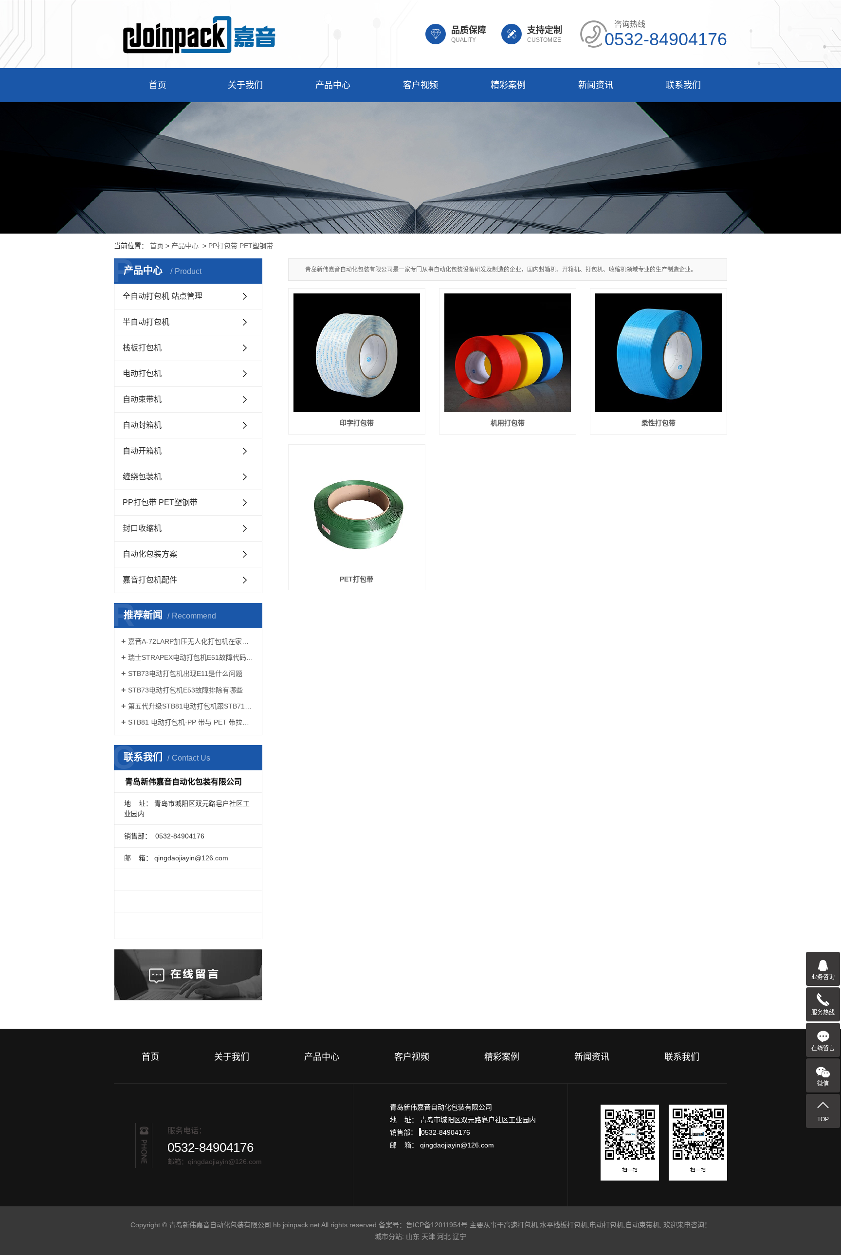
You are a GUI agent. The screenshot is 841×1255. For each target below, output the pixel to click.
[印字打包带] (356, 352)
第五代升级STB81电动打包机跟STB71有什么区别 (191, 706)
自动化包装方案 (150, 554)
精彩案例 (508, 85)
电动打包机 (142, 373)
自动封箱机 (142, 425)
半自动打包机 (146, 322)
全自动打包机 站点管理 (162, 296)
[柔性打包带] (658, 352)
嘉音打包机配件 (150, 580)
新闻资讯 (595, 85)
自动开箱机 (142, 451)
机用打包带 (508, 423)
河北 (444, 1236)
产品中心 (332, 85)
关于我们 (245, 85)
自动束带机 (142, 399)
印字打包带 (357, 423)
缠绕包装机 (142, 477)
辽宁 (459, 1236)
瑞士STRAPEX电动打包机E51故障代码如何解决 (191, 657)
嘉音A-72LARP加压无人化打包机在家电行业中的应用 (191, 641)
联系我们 (683, 85)
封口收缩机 (142, 528)
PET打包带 (356, 579)
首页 (157, 85)
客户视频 (420, 85)
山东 (413, 1236)
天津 (428, 1236)
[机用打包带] (507, 352)
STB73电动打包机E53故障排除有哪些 (185, 690)
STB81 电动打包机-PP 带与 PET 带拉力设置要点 (191, 722)
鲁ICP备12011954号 (437, 1225)
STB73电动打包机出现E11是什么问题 (185, 673)
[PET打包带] (356, 509)
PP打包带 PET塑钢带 (240, 246)
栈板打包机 (142, 348)
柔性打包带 (658, 423)
